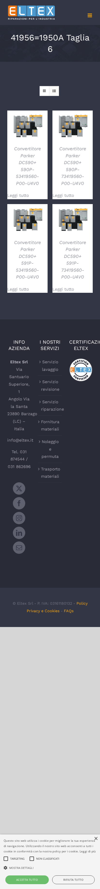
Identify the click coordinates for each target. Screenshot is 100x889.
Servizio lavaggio (50, 365)
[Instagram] (19, 518)
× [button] (96, 839)
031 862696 (19, 466)
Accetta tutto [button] (27, 879)
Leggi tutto (18, 195)
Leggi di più (88, 851)
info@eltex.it (20, 440)
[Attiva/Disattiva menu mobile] (90, 15)
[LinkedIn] (19, 533)
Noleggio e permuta (50, 449)
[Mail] (19, 547)
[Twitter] (19, 488)
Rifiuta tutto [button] (73, 879)
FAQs (69, 611)
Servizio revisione (50, 385)
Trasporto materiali (50, 473)
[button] (50, 868)
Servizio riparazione (50, 405)
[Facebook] (19, 503)
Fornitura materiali (50, 425)
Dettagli (27, 126)
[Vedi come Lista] (54, 91)
